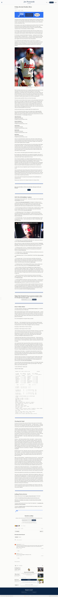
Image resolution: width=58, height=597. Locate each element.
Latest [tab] (17, 565)
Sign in (56, 2)
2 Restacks (24, 525)
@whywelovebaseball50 (24, 202)
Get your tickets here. (28, 210)
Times (16, 112)
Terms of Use (32, 581)
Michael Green (18, 544)
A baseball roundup (21, 506)
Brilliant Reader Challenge (33, 308)
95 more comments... (17, 561)
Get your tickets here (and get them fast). (25, 241)
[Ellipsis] (43, 544)
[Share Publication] (48, 2)
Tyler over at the (38, 111)
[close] (36, 568)
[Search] (46, 2)
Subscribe (51, 2)
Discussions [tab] (20, 565)
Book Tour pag (19, 277)
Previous (17, 531)
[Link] (13, 187)
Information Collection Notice (28, 582)
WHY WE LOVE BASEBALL (27, 360)
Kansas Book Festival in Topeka (34, 265)
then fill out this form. (31, 288)
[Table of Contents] (0, 298)
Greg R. (17, 553)
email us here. (33, 262)
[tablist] (18, 537)
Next (41, 531)
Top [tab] (15, 565)
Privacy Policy (35, 582)
